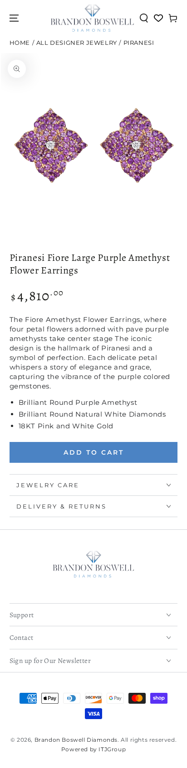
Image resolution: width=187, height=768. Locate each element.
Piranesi (138, 42)
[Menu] (14, 18)
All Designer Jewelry (76, 42)
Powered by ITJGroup (93, 749)
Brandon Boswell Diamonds (76, 739)
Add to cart (94, 452)
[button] (144, 18)
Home (20, 42)
